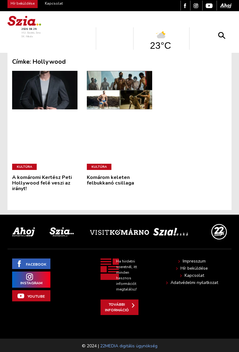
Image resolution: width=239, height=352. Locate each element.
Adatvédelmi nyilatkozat (194, 283)
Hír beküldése (194, 268)
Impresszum (194, 261)
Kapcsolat (54, 3)
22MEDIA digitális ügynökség (128, 346)
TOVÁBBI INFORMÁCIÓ (117, 307)
